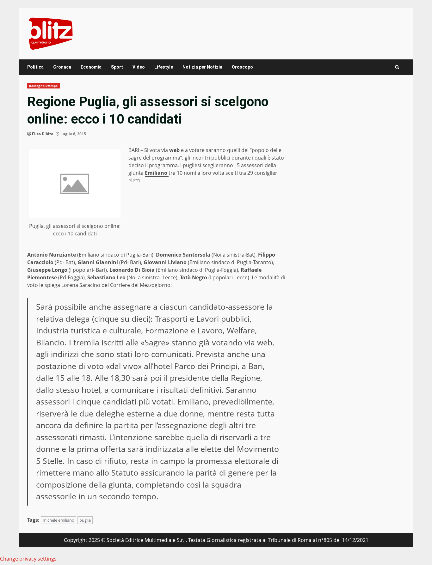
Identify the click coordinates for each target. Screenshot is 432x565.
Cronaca (62, 67)
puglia (85, 520)
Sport (117, 67)
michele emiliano (58, 520)
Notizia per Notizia (202, 67)
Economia (91, 67)
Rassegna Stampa (43, 85)
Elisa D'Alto (42, 134)
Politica (35, 67)
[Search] (397, 67)
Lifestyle (163, 67)
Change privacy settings (28, 558)
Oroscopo (242, 67)
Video (139, 67)
